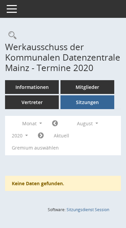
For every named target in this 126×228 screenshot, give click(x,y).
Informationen (32, 87)
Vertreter (32, 102)
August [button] (85, 123)
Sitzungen (87, 102)
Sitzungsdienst (88, 210)
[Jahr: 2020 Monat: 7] (55, 124)
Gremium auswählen (35, 147)
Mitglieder (87, 87)
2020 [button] (18, 135)
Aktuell (61, 135)
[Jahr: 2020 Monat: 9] (41, 136)
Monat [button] (30, 123)
